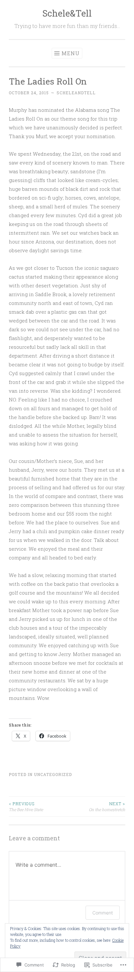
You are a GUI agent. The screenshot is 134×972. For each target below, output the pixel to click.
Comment (102, 912)
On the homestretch (107, 806)
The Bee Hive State (26, 806)
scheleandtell (76, 92)
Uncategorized (53, 774)
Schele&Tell (67, 13)
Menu (70, 53)
